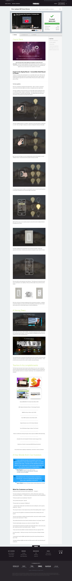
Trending (23, 553)
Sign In (55, 3)
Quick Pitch (51, 38)
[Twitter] (59, 553)
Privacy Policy (48, 553)
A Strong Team (51, 44)
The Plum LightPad (52, 42)
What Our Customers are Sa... (54, 49)
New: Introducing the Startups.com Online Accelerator (52, 0)
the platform (9, 0)
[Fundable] (36, 3)
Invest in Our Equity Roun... (53, 40)
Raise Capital (8, 3)
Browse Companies (16, 3)
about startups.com (64, 0)
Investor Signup (11, 554)
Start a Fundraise (11, 553)
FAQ (36, 553)
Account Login (11, 556)
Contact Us (36, 556)
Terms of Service (48, 554)
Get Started (61, 3)
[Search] (66, 4)
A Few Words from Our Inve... (54, 47)
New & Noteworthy (24, 556)
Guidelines (36, 554)
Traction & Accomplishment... (54, 46)
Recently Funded (24, 554)
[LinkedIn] (61, 552)
